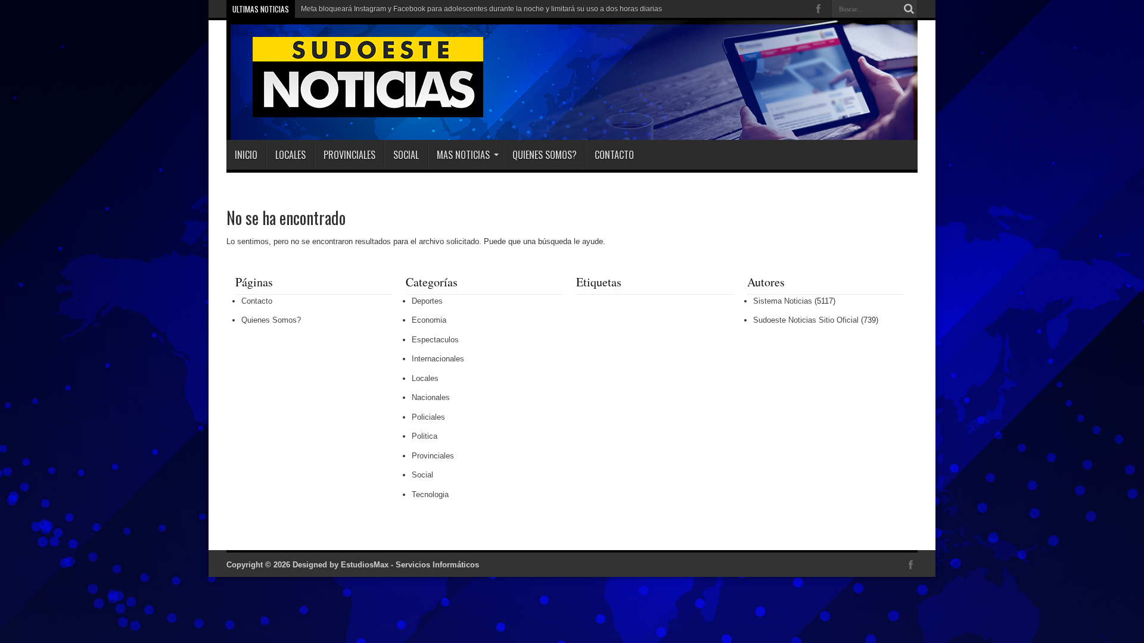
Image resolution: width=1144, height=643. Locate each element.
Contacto (614, 155)
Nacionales (431, 397)
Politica (424, 436)
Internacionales (438, 358)
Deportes (427, 300)
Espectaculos (435, 339)
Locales (290, 155)
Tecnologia (430, 494)
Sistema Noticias (782, 300)
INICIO (246, 155)
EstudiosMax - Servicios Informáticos (410, 564)
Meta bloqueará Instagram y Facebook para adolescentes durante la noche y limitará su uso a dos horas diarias (481, 9)
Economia (429, 320)
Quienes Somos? (544, 155)
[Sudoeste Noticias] (355, 110)
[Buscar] (909, 9)
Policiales (428, 417)
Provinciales (349, 155)
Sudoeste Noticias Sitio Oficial (806, 320)
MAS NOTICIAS (463, 155)
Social (406, 155)
